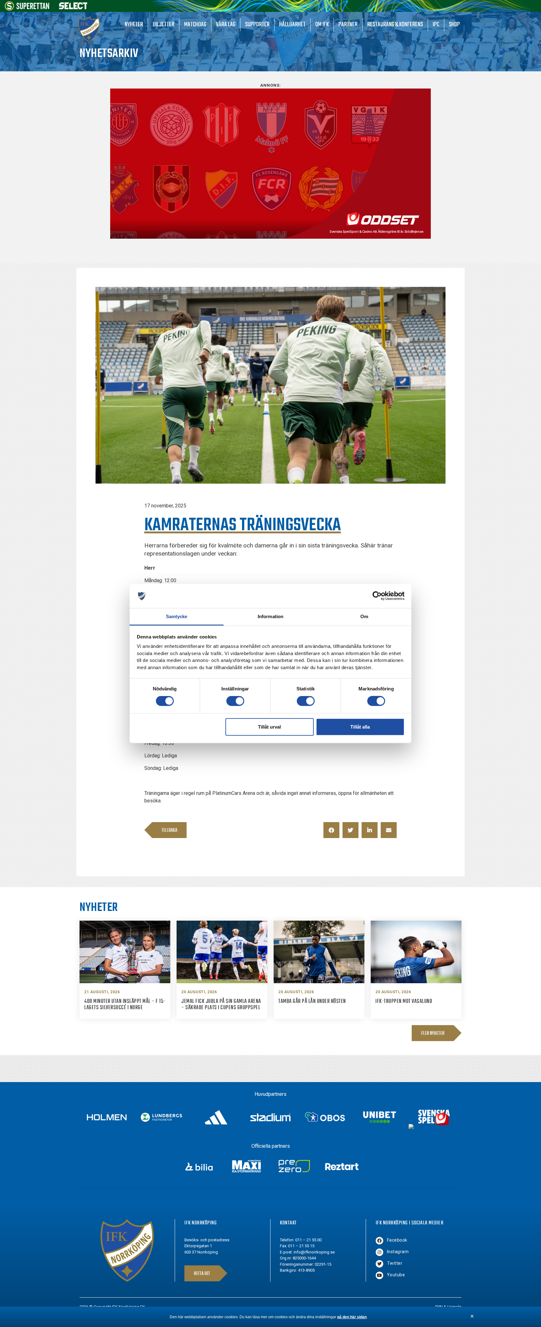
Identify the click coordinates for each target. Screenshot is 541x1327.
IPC (436, 24)
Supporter (257, 24)
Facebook (397, 1240)
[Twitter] (379, 1264)
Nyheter (134, 24)
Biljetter (163, 24)
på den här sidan (352, 1317)
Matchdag (195, 24)
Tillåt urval (269, 726)
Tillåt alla (360, 726)
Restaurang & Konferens (395, 24)
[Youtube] (379, 1275)
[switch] (235, 701)
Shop (454, 24)
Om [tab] (364, 616)
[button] (331, 830)
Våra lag (225, 24)
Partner (348, 24)
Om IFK (322, 24)
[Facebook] (379, 1240)
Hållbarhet (292, 24)
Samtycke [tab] (177, 616)
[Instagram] (379, 1252)
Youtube (396, 1274)
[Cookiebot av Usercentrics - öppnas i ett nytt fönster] (377, 596)
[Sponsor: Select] (73, 8)
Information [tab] (270, 616)
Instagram (398, 1251)
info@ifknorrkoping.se (314, 1252)
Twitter (395, 1263)
